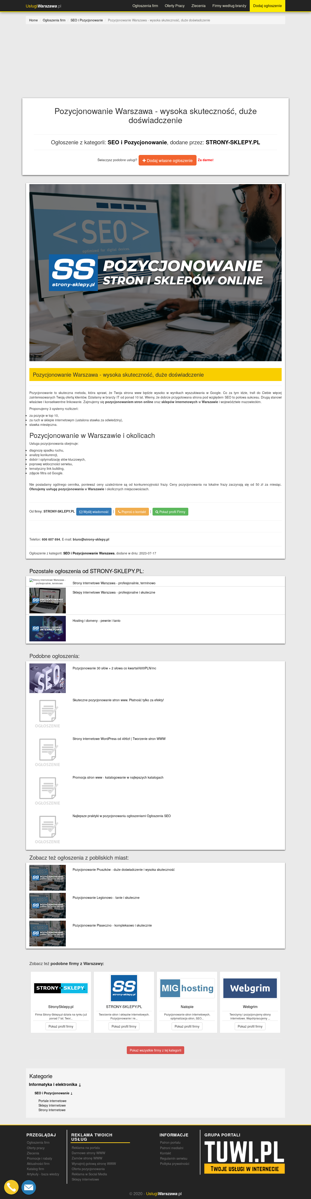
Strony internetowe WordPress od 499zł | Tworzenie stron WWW (119, 738)
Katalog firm (35, 1168)
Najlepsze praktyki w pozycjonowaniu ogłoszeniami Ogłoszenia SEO (122, 815)
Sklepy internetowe (52, 1105)
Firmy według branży (229, 5)
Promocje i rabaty (39, 1158)
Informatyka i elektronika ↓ (55, 1084)
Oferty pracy (36, 1148)
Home (33, 20)
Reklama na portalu (86, 1147)
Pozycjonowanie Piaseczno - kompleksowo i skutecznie (112, 925)
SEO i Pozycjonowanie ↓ (54, 1093)
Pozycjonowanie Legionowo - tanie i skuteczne (106, 897)
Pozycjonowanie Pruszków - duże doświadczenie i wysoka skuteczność (124, 869)
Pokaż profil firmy (60, 1026)
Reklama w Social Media (89, 1174)
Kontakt (165, 1153)
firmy (38, 511)
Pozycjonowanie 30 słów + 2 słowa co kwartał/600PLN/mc (114, 668)
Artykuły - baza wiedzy (43, 1174)
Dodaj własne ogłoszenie (169, 160)
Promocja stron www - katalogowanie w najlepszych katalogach (118, 777)
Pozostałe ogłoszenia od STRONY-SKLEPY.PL (86, 571)
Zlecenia (198, 5)
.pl (43, 6)
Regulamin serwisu (173, 1158)
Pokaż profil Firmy (171, 511)
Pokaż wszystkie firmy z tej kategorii (155, 1050)
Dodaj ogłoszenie (267, 5)
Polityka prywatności (174, 1163)
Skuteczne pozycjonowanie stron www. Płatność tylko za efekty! (118, 700)
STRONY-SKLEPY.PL (233, 142)
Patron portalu (170, 1142)
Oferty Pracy (175, 5)
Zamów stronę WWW (87, 1158)
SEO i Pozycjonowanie (137, 142)
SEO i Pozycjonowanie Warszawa (89, 553)
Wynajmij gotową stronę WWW (94, 1163)
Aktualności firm (38, 1163)
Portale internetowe (52, 1100)
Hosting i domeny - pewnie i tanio (96, 620)
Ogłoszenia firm (145, 5)
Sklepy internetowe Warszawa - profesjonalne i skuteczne (114, 592)
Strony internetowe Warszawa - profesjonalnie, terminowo (114, 583)
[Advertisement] (162, 64)
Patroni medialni (171, 1148)
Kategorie (40, 1076)
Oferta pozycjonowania (88, 1168)
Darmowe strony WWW (88, 1153)
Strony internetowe (52, 1110)
